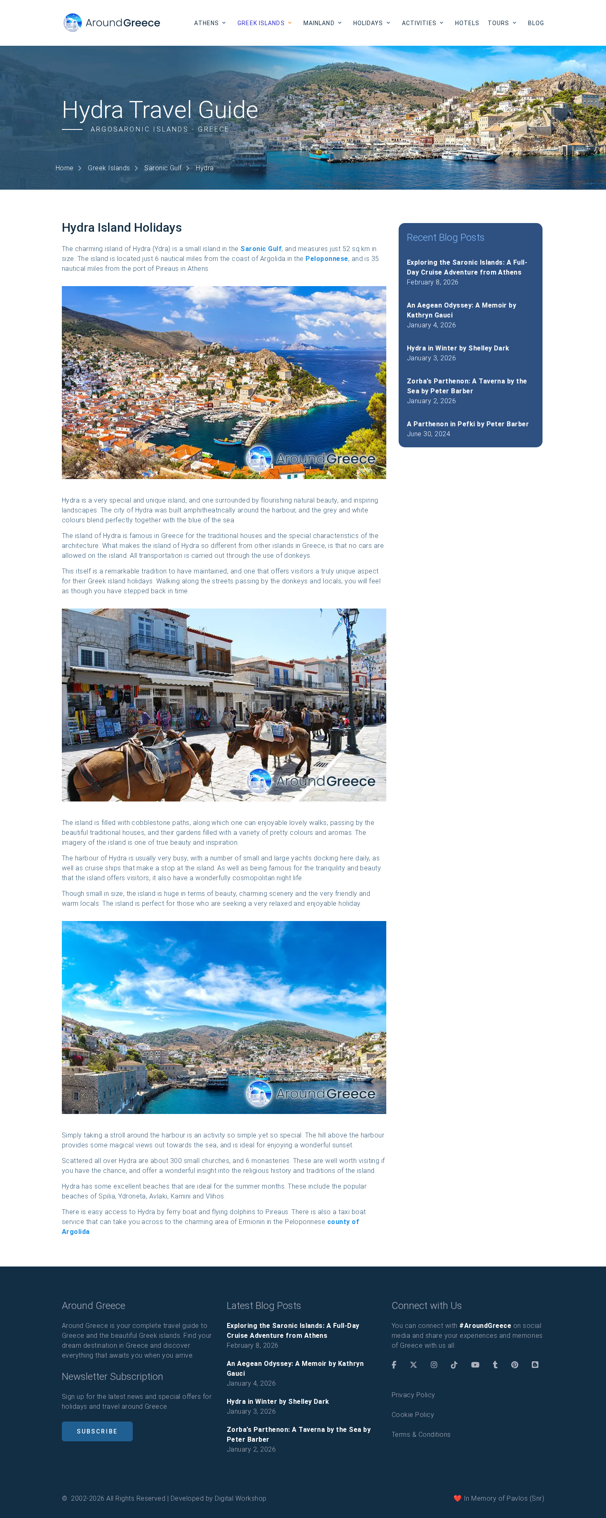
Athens (206, 23)
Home (65, 168)
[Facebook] (394, 1365)
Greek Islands (261, 23)
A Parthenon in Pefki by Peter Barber (468, 424)
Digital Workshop (241, 1498)
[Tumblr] (495, 1365)
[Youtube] (475, 1365)
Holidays (368, 23)
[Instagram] (434, 1365)
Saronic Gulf (163, 168)
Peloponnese (326, 259)
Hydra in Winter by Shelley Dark (458, 348)
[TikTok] (454, 1365)
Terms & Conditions (421, 1434)
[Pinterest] (514, 1365)
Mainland (319, 23)
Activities (419, 23)
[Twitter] (413, 1365)
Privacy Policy (413, 1395)
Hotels (467, 23)
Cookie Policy (413, 1415)
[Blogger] (535, 1365)
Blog (536, 23)
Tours (499, 23)
